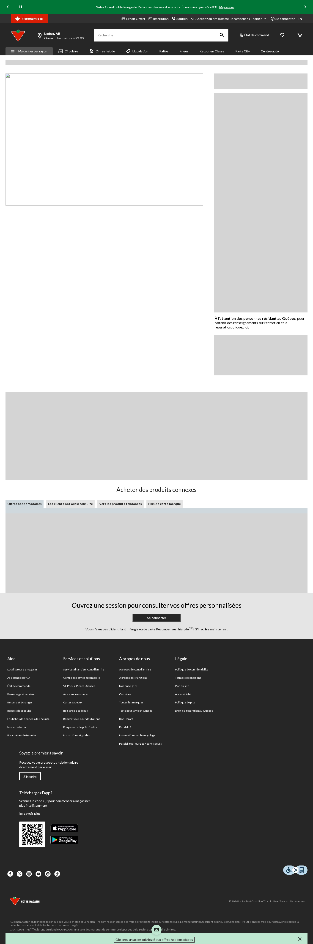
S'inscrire (30, 777)
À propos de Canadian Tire (135, 669)
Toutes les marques (131, 702)
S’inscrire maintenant (211, 629)
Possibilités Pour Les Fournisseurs (140, 743)
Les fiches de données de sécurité (28, 719)
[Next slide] (305, 7)
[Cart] (299, 35)
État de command (256, 35)
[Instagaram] (29, 874)
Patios (163, 51)
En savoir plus (30, 813)
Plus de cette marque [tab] (164, 504)
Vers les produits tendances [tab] (120, 504)
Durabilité (125, 727)
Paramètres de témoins (21, 735)
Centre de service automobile (81, 677)
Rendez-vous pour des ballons (81, 719)
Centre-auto (270, 51)
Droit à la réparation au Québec (194, 710)
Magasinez (226, 7)
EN (300, 19)
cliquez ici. (241, 327)
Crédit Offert (135, 19)
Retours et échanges (20, 702)
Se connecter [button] (285, 19)
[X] (19, 874)
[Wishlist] (282, 35)
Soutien (182, 19)
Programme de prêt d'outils (80, 727)
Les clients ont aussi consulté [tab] (70, 504)
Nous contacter (17, 727)
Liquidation (140, 51)
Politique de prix (185, 702)
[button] (222, 35)
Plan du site (182, 686)
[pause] (20, 7)
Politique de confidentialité (191, 669)
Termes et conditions (188, 677)
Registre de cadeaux (75, 710)
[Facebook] (10, 874)
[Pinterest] (48, 874)
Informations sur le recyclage (137, 735)
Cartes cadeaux (72, 702)
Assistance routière (75, 694)
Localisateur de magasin (22, 669)
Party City (242, 51)
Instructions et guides (76, 735)
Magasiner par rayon (32, 51)
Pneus (184, 51)
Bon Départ (126, 719)
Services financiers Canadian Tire (83, 669)
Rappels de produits (19, 710)
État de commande (19, 686)
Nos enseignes (128, 686)
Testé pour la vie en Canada (135, 710)
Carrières (125, 694)
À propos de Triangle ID (133, 677)
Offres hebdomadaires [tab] (24, 504)
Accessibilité (183, 694)
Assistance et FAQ (18, 677)
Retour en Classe (212, 51)
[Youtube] (38, 874)
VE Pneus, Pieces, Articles (79, 686)
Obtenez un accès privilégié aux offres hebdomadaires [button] (154, 939)
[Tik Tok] (57, 874)
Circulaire (71, 51)
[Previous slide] (7, 7)
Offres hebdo (105, 51)
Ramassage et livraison (21, 694)
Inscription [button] (161, 19)
